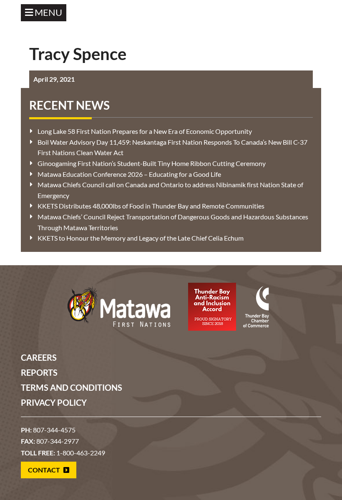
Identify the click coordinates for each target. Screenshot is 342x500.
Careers (39, 357)
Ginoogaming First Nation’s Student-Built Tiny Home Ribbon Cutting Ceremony (152, 163)
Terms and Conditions (71, 387)
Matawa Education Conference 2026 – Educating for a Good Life (129, 174)
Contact (44, 470)
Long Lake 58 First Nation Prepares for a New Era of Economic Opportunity (145, 131)
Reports (39, 372)
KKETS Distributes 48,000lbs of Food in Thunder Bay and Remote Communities (151, 206)
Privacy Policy (54, 402)
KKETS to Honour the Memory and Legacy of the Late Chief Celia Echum (141, 238)
